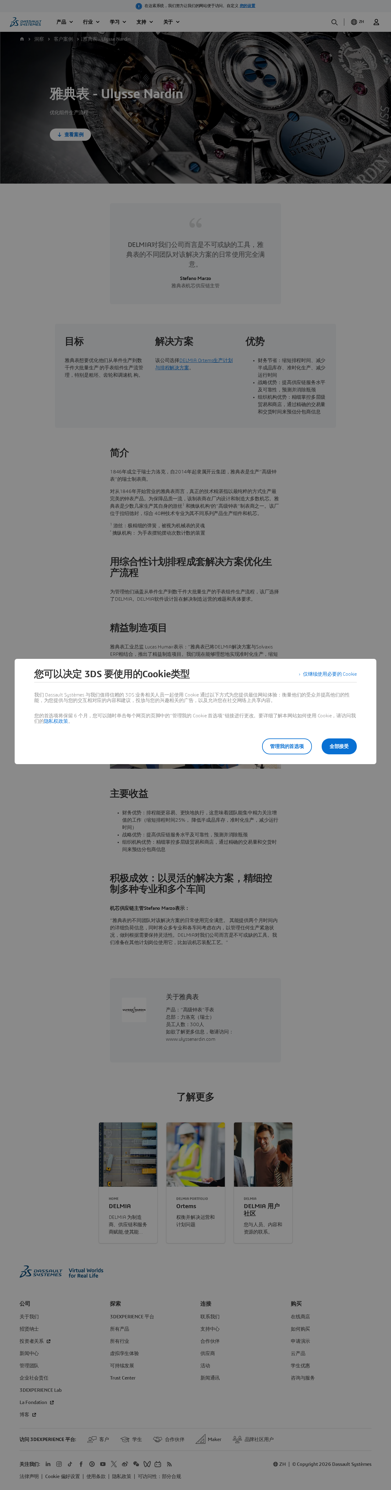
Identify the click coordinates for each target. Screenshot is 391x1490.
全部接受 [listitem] (339, 746)
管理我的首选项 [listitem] (287, 746)
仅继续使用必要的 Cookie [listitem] (330, 674)
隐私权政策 (56, 721)
